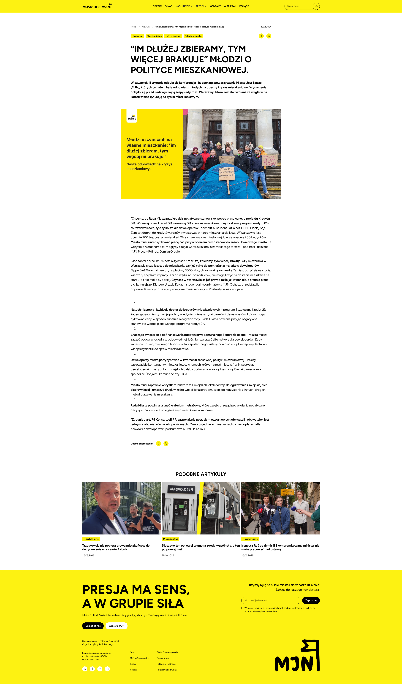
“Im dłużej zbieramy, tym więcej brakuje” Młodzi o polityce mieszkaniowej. (189, 26)
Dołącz (244, 6)
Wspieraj (230, 6)
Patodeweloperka (193, 36)
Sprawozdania (163, 658)
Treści (133, 26)
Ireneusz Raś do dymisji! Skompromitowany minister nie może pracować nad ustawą (280, 547)
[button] (185, 6)
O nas (168, 6)
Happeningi (137, 36)
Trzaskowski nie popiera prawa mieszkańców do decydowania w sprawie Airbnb (116, 547)
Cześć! (157, 6)
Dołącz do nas (92, 625)
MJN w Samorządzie (139, 658)
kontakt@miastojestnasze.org (96, 653)
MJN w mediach (173, 36)
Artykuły (146, 26)
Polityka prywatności (166, 664)
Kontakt (215, 6)
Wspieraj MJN (116, 625)
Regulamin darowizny (167, 669)
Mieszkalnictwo (154, 36)
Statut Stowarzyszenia (167, 652)
